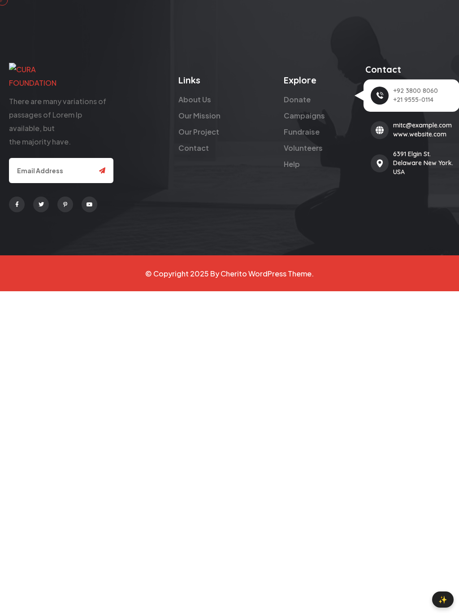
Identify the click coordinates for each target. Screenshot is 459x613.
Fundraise (302, 131)
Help (292, 164)
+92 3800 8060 (415, 91)
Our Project (198, 131)
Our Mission (199, 115)
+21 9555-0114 (413, 100)
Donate (297, 99)
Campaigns (304, 115)
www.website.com (419, 134)
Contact (193, 148)
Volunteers (303, 148)
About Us (194, 99)
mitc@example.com (422, 125)
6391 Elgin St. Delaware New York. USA (423, 163)
